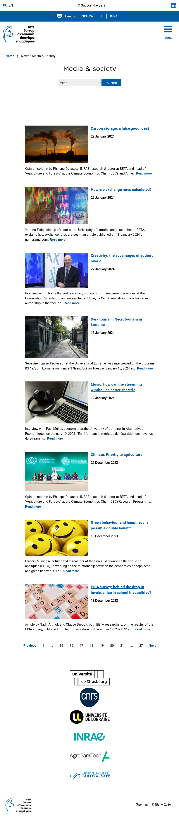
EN (11, 5)
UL (101, 16)
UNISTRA (86, 16)
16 (71, 645)
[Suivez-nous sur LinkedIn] (173, 5)
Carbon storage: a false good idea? (120, 128)
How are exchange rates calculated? (121, 189)
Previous (29, 645)
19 (102, 645)
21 (122, 645)
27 (141, 645)
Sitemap (142, 804)
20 (112, 645)
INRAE (114, 16)
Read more (144, 173)
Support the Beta (93, 5)
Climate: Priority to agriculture (116, 454)
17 (81, 645)
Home (9, 56)
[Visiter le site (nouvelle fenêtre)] (90, 677)
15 (61, 645)
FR (5, 5)
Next (152, 645)
